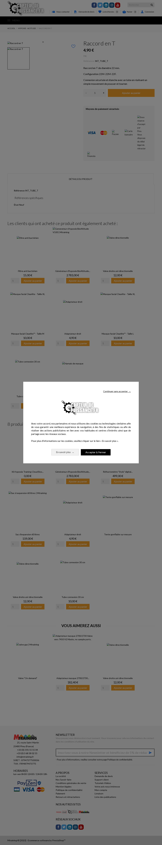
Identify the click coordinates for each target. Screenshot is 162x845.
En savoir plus (65, 452)
